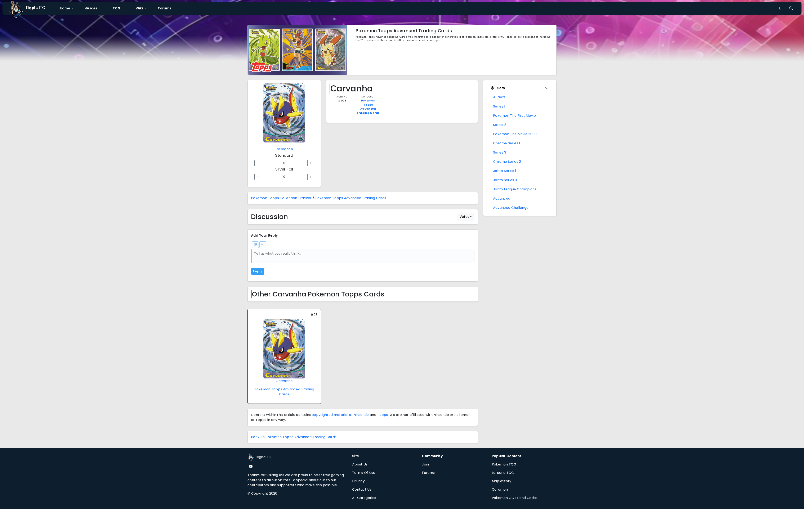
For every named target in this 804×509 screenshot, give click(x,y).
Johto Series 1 (504, 170)
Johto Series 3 (505, 180)
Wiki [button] (140, 8)
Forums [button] (165, 8)
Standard (284, 155)
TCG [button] (117, 8)
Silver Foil (284, 169)
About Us (359, 464)
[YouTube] (251, 466)
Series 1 (499, 106)
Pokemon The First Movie (514, 115)
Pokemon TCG (504, 464)
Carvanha (284, 380)
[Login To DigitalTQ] (779, 8)
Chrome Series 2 (507, 161)
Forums (428, 472)
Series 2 (499, 124)
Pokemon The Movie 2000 (515, 134)
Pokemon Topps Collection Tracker (281, 198)
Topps (382, 414)
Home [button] (65, 8)
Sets (501, 88)
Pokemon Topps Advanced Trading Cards (368, 107)
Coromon (500, 489)
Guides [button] (91, 8)
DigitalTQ (36, 7)
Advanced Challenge (510, 207)
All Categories (364, 497)
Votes (464, 216)
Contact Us (361, 489)
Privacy (358, 481)
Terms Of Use (363, 472)
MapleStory (502, 481)
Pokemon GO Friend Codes (515, 497)
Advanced (501, 198)
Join (425, 464)
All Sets (499, 97)
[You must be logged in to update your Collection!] (257, 163)
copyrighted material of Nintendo (340, 414)
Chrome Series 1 (506, 143)
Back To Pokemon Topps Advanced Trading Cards (293, 437)
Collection (284, 149)
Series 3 (499, 152)
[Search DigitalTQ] (791, 8)
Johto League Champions (514, 189)
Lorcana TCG (503, 472)
